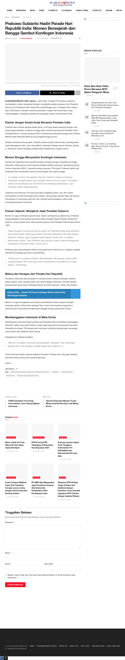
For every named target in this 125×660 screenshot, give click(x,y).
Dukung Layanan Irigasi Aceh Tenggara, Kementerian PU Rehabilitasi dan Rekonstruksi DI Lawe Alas (68, 449)
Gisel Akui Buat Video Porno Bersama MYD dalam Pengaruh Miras (96, 89)
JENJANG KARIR (98, 646)
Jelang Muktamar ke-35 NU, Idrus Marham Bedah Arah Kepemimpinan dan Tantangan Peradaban (105, 105)
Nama (8, 553)
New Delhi (10, 375)
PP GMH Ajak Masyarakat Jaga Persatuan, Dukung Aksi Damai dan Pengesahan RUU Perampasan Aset (42, 488)
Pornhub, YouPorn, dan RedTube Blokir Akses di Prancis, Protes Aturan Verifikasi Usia (105, 146)
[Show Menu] (6, 3)
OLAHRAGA (67, 10)
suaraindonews (26, 38)
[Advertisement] (42, 385)
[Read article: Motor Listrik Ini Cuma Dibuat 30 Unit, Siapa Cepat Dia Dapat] (16, 432)
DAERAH (63, 437)
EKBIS (41, 10)
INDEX (32, 646)
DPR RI (62, 477)
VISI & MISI (85, 646)
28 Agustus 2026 (12, 451)
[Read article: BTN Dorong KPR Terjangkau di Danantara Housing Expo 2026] (42, 432)
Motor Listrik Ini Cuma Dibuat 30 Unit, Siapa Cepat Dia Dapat (15, 445)
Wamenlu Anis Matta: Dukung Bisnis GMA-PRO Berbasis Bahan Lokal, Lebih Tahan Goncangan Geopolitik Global (104, 119)
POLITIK (36, 477)
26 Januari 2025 (42, 38)
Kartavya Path (67, 372)
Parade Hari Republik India (27, 375)
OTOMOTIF (53, 10)
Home (7, 17)
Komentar (10, 522)
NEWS (32, 10)
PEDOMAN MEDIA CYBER (47, 646)
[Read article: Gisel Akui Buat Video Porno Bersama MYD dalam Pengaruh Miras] (102, 70)
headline (55, 372)
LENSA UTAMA (82, 10)
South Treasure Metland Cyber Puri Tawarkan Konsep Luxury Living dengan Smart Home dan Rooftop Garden (16, 488)
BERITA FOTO (38, 437)
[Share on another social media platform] (77, 93)
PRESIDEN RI (27, 17)
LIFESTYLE (97, 10)
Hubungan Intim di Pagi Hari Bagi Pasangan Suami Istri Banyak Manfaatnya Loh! (103, 133)
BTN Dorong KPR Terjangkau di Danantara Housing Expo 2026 (42, 445)
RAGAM (109, 10)
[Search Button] (119, 3)
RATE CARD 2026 (113, 646)
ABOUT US (63, 646)
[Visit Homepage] (62, 3)
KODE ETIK (74, 646)
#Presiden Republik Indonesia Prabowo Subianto (30, 372)
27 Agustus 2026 (65, 459)
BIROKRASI (21, 10)
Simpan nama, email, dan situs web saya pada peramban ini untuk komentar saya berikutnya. (41, 576)
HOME (9, 10)
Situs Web (49, 564)
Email (8, 564)
